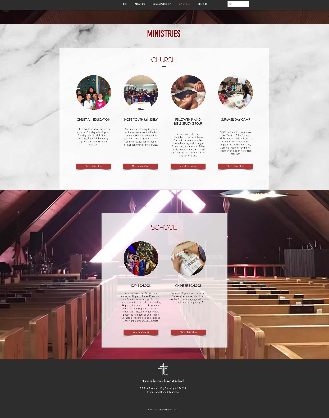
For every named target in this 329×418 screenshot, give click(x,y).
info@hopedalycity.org (167, 392)
